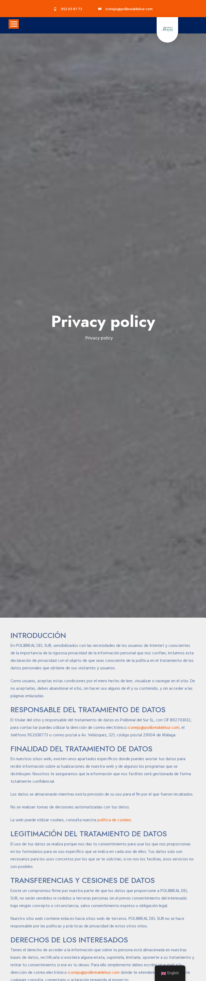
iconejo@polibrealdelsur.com (153, 727)
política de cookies (114, 820)
